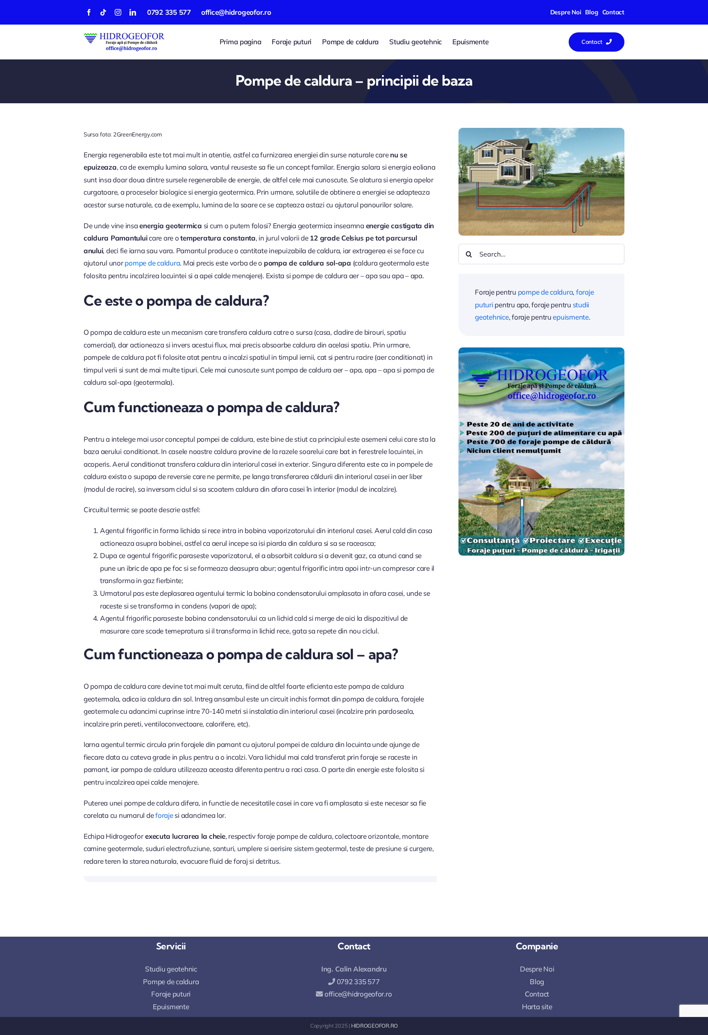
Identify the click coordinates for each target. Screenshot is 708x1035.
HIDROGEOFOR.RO (374, 1025)
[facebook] (89, 12)
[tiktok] (103, 12)
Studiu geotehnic (171, 969)
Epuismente (171, 1006)
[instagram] (118, 12)
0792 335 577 (169, 12)
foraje (164, 815)
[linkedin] (132, 12)
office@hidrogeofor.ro (236, 12)
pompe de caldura (152, 263)
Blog (537, 981)
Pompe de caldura (171, 981)
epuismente (570, 317)
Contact (537, 994)
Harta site (537, 1006)
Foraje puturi (171, 994)
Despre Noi (537, 969)
